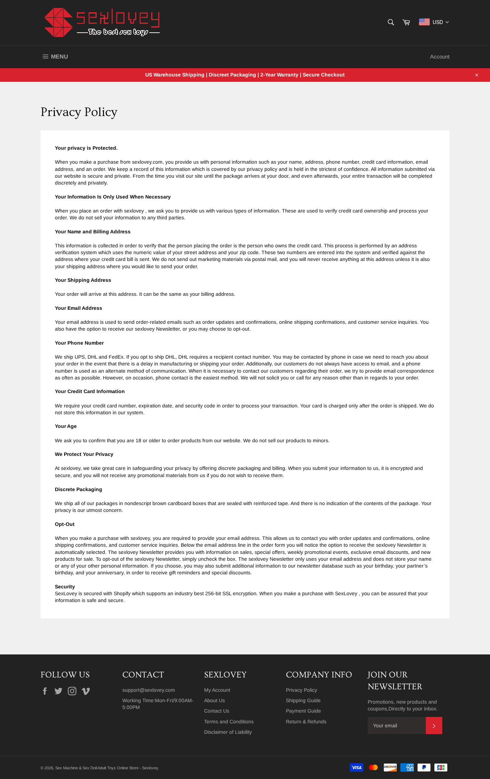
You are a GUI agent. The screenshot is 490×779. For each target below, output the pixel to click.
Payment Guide (303, 711)
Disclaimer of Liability (228, 732)
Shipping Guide (303, 700)
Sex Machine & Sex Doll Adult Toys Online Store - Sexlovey (106, 768)
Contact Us (216, 711)
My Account (217, 690)
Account (439, 56)
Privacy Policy (301, 690)
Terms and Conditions (229, 721)
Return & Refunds (306, 721)
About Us (214, 700)
